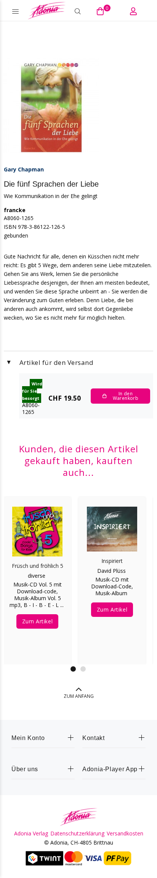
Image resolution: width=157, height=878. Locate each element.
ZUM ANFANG (79, 696)
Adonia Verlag (31, 833)
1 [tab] (73, 669)
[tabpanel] (37, 575)
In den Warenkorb (125, 395)
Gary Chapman (24, 169)
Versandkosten (125, 833)
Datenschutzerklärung (77, 833)
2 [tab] (83, 669)
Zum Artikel (37, 621)
